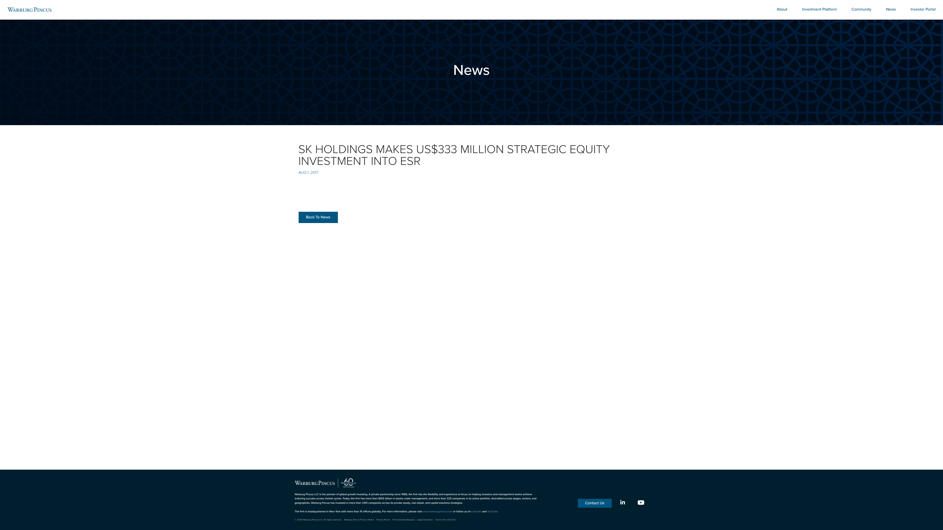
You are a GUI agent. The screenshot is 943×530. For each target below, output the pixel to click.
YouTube (492, 512)
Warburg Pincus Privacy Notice (359, 519)
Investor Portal (923, 9)
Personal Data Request (404, 519)
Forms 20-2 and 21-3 (445, 519)
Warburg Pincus (29, 9)
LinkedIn (476, 512)
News (891, 9)
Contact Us (594, 503)
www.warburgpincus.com (438, 512)
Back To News (318, 217)
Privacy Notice (383, 519)
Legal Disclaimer (425, 519)
